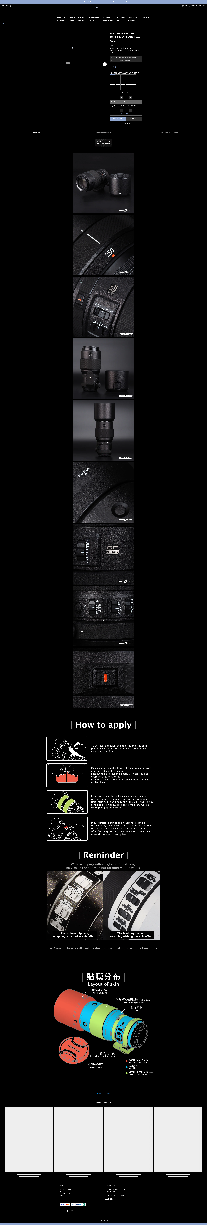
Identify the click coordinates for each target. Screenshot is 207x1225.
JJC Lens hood (108, 20)
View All (5, 24)
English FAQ (100, 1093)
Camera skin (61, 17)
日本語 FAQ (108, 1093)
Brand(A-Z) (61, 20)
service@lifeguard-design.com (113, 1193)
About (117, 20)
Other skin (145, 17)
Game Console (133, 17)
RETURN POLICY (65, 1193)
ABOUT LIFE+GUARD (66, 1189)
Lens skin (72, 17)
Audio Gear (106, 17)
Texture (71, 20)
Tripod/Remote (94, 17)
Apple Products (120, 17)
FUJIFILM (34, 24)
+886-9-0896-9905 (110, 1191)
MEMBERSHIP (64, 1195)
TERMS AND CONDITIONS (68, 1191)
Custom (81, 20)
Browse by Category (16, 24)
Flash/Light (82, 17)
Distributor (132, 20)
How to (91, 20)
